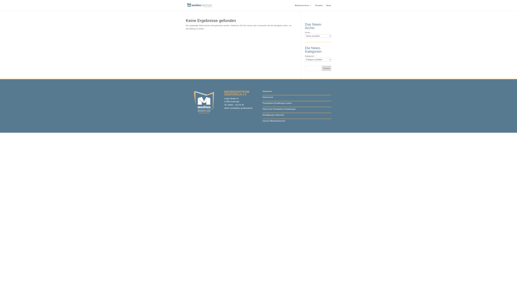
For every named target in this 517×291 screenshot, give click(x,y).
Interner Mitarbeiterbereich (274, 121)
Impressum (267, 91)
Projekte (319, 5)
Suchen (326, 68)
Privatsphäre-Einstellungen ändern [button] (277, 103)
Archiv (307, 32)
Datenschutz (268, 97)
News (328, 5)
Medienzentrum (302, 5)
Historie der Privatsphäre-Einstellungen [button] (279, 109)
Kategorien (309, 56)
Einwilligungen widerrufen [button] (273, 115)
